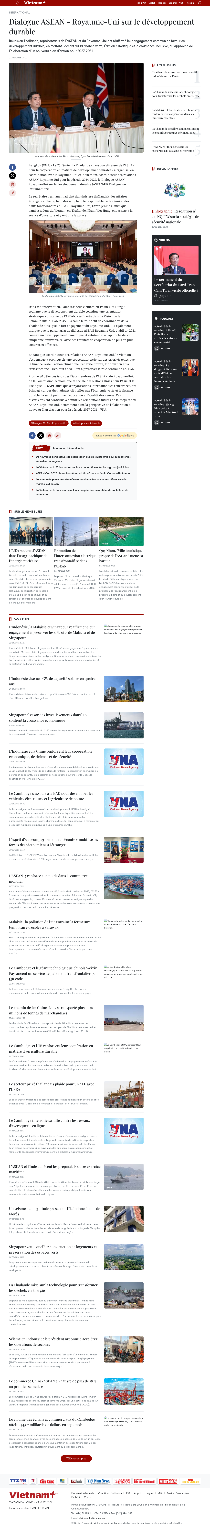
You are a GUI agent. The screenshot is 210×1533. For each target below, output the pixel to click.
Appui (137, 1493)
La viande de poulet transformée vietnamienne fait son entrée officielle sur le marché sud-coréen (81, 482)
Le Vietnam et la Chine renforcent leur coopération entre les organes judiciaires (82, 467)
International (19, 12)
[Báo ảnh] (168, 1481)
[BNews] (62, 1481)
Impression (12, 184)
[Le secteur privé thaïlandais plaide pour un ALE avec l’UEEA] (124, 1094)
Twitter (12, 175)
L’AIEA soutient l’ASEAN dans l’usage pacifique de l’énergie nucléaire (28, 555)
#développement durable (86, 423)
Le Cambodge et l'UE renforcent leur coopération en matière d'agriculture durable (51, 1048)
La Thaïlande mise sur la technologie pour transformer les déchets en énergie (53, 1287)
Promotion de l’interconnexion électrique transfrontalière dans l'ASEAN (75, 558)
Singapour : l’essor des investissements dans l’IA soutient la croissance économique (48, 717)
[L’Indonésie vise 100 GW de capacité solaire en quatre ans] (124, 689)
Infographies (167, 169)
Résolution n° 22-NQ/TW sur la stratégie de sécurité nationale (175, 216)
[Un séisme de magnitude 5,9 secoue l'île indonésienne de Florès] (124, 1219)
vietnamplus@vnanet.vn (92, 1518)
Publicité (75, 1497)
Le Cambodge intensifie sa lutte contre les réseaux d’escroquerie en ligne (49, 1123)
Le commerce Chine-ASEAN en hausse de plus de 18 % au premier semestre (52, 1383)
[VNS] (98, 1481)
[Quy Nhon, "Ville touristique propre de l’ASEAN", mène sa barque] (121, 531)
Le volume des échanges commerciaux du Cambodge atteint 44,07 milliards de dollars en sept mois (52, 1422)
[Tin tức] (47, 1481)
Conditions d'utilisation (110, 1493)
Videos (164, 240)
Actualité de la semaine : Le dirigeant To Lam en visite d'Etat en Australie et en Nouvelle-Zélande (166, 371)
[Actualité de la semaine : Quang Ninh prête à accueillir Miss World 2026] (190, 406)
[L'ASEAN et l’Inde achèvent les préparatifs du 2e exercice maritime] (124, 1177)
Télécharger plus (76, 1458)
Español (173, 2)
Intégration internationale (68, 448)
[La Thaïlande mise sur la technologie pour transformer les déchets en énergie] (124, 1295)
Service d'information (178, 1493)
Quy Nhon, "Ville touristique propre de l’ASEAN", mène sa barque (121, 555)
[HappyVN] (190, 1481)
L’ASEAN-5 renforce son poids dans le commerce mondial (48, 878)
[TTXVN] (18, 1481)
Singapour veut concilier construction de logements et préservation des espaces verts (53, 1249)
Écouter (165, 348)
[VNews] (33, 1481)
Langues (149, 1493)
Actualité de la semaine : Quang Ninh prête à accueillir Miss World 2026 (166, 408)
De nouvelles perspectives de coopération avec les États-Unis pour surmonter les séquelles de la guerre (83, 459)
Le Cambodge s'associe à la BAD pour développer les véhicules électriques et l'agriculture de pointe (51, 796)
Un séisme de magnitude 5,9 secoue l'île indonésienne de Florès (54, 1211)
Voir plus (21, 619)
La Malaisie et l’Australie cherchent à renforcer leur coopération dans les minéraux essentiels (174, 114)
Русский (190, 3)
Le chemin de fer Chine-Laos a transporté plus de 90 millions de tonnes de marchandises (51, 1010)
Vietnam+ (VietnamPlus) (35, 2)
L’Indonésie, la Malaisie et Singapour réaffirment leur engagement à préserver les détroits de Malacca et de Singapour (52, 632)
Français (162, 2)
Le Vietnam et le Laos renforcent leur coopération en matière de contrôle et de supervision (82, 492)
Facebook (12, 167)
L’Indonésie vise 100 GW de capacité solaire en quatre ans (52, 681)
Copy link (12, 192)
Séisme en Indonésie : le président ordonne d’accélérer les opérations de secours (53, 1341)
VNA (160, 1493)
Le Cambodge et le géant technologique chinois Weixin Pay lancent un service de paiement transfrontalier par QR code (53, 973)
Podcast (166, 319)
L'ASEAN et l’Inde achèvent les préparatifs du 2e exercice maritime (55, 1169)
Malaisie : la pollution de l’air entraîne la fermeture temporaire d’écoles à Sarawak (50, 924)
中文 (181, 3)
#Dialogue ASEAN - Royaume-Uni (48, 423)
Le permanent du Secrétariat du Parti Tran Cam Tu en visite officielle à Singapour (176, 287)
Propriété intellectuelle (82, 1493)
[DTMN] (144, 1481)
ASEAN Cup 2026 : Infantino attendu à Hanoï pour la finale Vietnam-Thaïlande (83, 473)
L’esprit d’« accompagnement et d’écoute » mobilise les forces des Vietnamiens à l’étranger (53, 842)
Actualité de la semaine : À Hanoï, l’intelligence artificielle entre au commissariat (165, 334)
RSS (128, 1493)
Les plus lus (166, 65)
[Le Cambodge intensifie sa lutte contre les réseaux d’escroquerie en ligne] (124, 1131)
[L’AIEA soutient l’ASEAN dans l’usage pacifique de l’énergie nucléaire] (31, 531)
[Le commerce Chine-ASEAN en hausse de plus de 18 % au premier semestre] (124, 1391)
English (152, 2)
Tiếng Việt (141, 2)
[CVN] (122, 1481)
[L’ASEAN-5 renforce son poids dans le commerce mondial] (124, 886)
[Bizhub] (76, 1481)
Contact (88, 1497)
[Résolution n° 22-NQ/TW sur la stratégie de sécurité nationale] (176, 190)
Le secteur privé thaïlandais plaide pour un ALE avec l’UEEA (51, 1086)
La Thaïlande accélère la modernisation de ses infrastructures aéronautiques (175, 130)
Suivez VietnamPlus (106, 435)
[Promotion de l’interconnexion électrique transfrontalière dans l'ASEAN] (76, 531)
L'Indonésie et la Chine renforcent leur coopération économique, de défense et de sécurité (50, 754)
